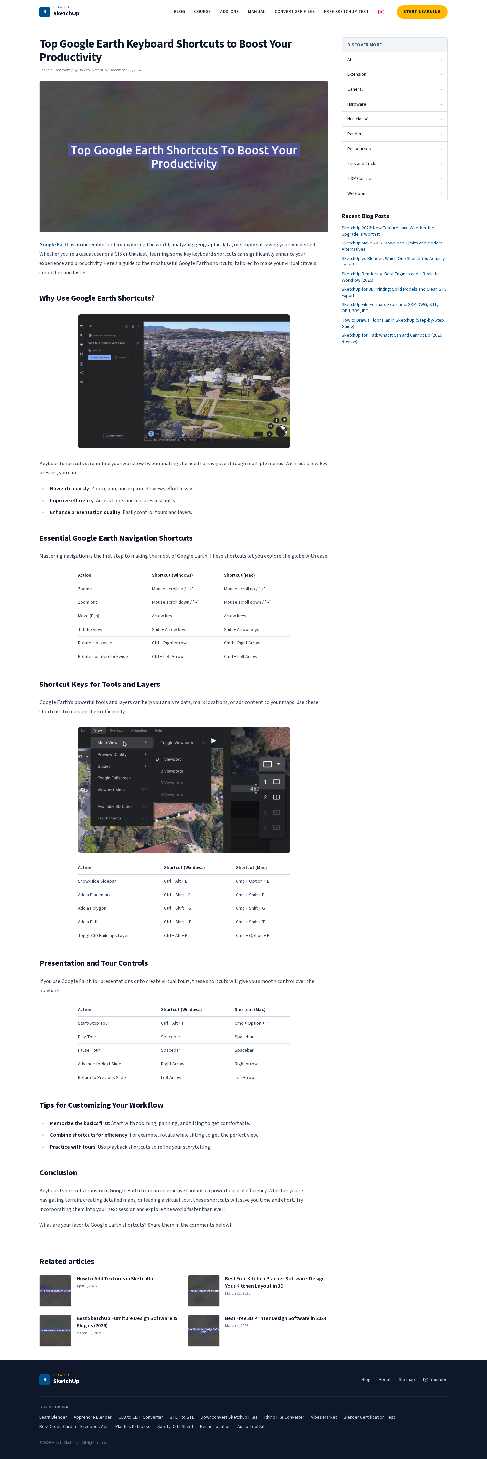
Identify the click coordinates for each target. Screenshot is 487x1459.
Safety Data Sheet (175, 1426)
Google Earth (54, 244)
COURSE (202, 12)
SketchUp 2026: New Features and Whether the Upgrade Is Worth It (388, 231)
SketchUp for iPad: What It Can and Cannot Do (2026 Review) (392, 338)
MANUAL (256, 12)
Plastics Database (133, 1426)
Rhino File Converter (284, 1417)
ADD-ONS (229, 12)
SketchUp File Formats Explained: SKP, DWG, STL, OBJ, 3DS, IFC (390, 308)
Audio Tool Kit (251, 1426)
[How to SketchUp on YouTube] (381, 12)
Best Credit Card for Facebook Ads (74, 1426)
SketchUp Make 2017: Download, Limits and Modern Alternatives (392, 246)
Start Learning (422, 12)
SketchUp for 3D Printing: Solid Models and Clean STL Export (394, 293)
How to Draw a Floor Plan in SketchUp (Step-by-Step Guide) (393, 323)
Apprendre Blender (93, 1417)
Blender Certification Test (369, 1417)
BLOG (179, 12)
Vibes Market (324, 1417)
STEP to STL (182, 1417)
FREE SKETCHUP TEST (346, 12)
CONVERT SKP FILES (295, 12)
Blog (366, 1379)
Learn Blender (53, 1417)
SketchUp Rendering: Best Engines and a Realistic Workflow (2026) (391, 277)
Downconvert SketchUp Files (229, 1417)
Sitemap (407, 1379)
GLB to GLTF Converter (140, 1417)
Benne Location (215, 1426)
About (385, 1379)
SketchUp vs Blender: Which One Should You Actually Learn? (393, 262)
